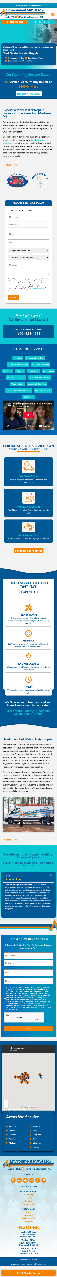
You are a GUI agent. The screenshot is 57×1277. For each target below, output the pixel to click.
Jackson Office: (28, 1232)
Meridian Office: (28, 1248)
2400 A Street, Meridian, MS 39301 (28, 1252)
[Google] (25, 1180)
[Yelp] (37, 1180)
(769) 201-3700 (37, 289)
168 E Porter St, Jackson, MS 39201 (28, 1235)
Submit (13, 297)
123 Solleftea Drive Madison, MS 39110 (28, 1243)
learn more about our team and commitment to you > (29, 712)
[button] (53, 14)
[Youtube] (19, 1180)
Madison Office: (28, 1240)
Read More (11, 164)
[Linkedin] (43, 1180)
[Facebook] (13, 1180)
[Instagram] (31, 1180)
